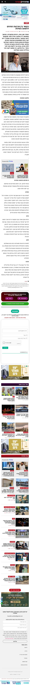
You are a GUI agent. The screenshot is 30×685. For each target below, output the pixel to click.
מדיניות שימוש (4, 678)
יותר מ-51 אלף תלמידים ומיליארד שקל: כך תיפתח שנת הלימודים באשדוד (9, 579)
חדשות (25, 647)
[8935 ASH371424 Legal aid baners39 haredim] (15, 379)
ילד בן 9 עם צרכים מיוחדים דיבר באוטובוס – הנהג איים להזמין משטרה (8, 435)
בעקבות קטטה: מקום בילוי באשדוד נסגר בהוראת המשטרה (9, 568)
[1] (15, 684)
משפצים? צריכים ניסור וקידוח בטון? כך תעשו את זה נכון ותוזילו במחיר (22, 491)
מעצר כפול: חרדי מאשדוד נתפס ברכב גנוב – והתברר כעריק (22, 415)
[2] (15, 20)
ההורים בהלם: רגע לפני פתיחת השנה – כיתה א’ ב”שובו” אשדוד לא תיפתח (9, 510)
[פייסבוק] (2, 599)
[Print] (15, 114)
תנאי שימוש (24, 661)
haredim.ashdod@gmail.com (15, 616)
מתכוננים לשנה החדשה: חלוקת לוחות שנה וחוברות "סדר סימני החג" (9, 556)
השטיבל (25, 658)
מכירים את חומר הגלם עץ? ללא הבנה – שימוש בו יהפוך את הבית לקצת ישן (8, 491)
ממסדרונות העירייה (23, 654)
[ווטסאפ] (2, 603)
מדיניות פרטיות (24, 665)
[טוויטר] (2, 601)
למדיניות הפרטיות (9, 638)
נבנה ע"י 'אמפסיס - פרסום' (15, 674)
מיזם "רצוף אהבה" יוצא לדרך (9, 498)
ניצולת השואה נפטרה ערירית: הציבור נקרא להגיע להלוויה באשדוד (8, 533)
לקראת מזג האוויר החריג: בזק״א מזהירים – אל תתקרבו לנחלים (9, 417)
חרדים (26, 651)
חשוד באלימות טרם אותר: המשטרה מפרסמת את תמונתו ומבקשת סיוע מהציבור (9, 522)
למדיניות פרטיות (9, 678)
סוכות (26, 281)
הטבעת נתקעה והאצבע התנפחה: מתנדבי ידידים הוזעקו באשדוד (9, 399)
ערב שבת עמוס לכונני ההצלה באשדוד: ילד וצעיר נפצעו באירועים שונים (22, 398)
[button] (1, 15)
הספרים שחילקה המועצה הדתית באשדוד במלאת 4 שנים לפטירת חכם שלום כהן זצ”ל (8, 545)
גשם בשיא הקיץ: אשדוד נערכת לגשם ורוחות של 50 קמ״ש (22, 435)
